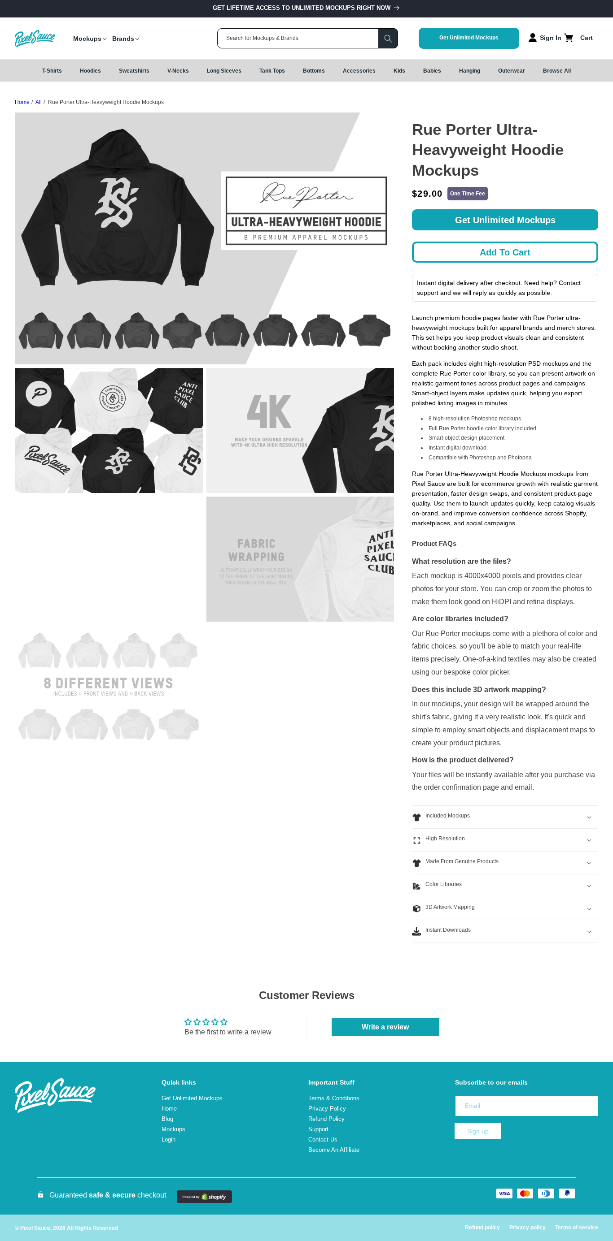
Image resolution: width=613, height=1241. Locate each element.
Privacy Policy (327, 1108)
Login (168, 1139)
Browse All (557, 71)
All (38, 102)
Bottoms (314, 71)
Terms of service (576, 1227)
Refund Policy (326, 1119)
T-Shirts (52, 71)
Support (318, 1129)
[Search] (388, 38)
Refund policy (482, 1227)
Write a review (385, 1027)
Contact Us (322, 1139)
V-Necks (178, 71)
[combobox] (307, 38)
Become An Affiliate (333, 1149)
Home (22, 102)
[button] (87, 38)
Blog (167, 1119)
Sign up (478, 1131)
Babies (432, 71)
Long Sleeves (224, 71)
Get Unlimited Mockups (469, 38)
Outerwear (511, 71)
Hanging (469, 71)
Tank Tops (272, 71)
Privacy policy (527, 1227)
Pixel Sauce (35, 1228)
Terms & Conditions (333, 1098)
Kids (399, 71)
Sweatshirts (134, 71)
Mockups (173, 1129)
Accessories (359, 71)
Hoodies (90, 71)
